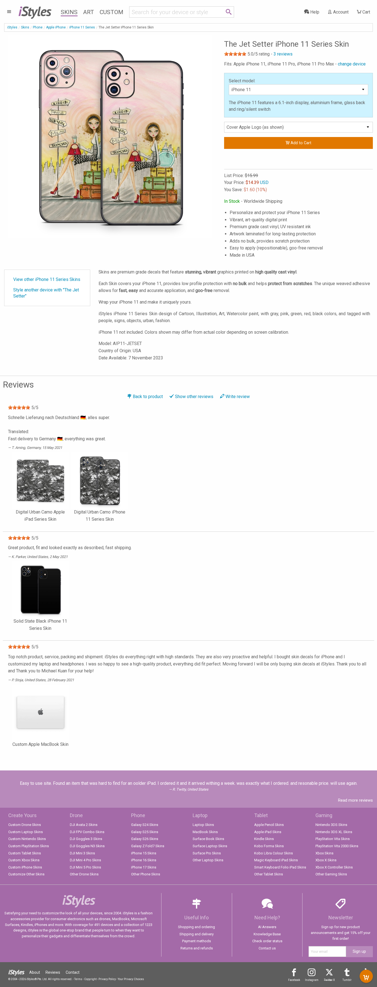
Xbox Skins (324, 853)
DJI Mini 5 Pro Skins (85, 867)
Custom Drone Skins (24, 825)
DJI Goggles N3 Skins (87, 846)
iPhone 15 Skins (143, 853)
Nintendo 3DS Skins (331, 825)
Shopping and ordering (196, 927)
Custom (111, 12)
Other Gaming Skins (331, 874)
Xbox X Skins (325, 860)
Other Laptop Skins (208, 860)
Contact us (267, 948)
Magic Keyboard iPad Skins (276, 860)
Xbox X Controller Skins (334, 867)
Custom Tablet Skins (24, 853)
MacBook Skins (205, 832)
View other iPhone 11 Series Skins (46, 279)
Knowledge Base (267, 934)
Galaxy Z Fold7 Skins (147, 846)
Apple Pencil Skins (269, 825)
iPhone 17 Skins (143, 867)
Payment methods (196, 941)
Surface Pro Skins (207, 853)
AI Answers (267, 927)
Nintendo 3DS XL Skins (333, 832)
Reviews (53, 972)
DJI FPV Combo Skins (87, 832)
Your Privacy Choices (131, 979)
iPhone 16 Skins (143, 860)
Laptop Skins (203, 825)
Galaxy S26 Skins (144, 839)
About (34, 972)
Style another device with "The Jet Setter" (46, 293)
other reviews (194, 396)
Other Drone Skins (84, 874)
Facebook (294, 979)
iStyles (12, 27)
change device (352, 64)
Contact (72, 972)
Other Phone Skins (145, 874)
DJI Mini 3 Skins (82, 853)
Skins (69, 12)
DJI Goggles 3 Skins (86, 839)
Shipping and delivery (196, 934)
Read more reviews (355, 800)
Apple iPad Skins (267, 832)
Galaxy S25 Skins (144, 832)
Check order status (267, 941)
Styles (34, 11)
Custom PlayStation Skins (28, 846)
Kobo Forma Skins (269, 846)
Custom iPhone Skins (25, 867)
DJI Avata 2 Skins (83, 825)
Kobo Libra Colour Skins (273, 853)
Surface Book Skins (208, 839)
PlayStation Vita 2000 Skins (336, 846)
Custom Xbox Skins (23, 860)
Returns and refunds (196, 948)
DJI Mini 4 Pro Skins (85, 860)
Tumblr (347, 979)
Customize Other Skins (26, 874)
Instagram (311, 979)
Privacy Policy (107, 979)
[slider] (235, 54)
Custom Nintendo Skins (27, 839)
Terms (78, 979)
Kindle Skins (264, 839)
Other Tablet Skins (268, 874)
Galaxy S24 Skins (144, 825)
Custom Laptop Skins (25, 832)
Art (88, 12)
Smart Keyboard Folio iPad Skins (280, 867)
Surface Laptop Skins (210, 846)
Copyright (90, 979)
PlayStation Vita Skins (332, 839)
